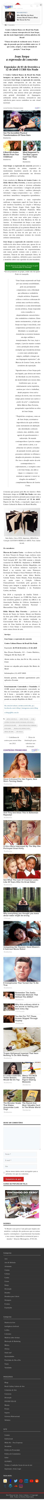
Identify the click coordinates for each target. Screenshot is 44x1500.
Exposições (8, 1308)
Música (7, 1345)
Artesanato (8, 1266)
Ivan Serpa (7, 728)
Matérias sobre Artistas (12, 1337)
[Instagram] (21, 1487)
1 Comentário (11, 25)
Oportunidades (9, 1356)
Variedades (8, 1368)
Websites (7, 1420)
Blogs (6, 1382)
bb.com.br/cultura (10, 705)
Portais (7, 1409)
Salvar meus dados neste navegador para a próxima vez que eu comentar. (22, 1172)
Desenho (7, 1293)
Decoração (8, 1289)
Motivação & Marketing (12, 1341)
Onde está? (8, 1353)
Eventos (7, 1304)
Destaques (8, 1300)
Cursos (7, 1281)
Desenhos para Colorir (12, 1296)
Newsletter (8, 1446)
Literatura (8, 1334)
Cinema (7, 1270)
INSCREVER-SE (10, 1401)
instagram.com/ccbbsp (30, 708)
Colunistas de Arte (11, 1390)
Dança (7, 1285)
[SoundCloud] (15, 1487)
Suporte (7, 1413)
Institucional (9, 1439)
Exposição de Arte (10, 725)
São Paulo (19, 731)
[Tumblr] (5, 1487)
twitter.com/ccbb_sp (26, 705)
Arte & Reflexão (10, 1262)
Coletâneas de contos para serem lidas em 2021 (12, 740)
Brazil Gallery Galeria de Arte (15, 1386)
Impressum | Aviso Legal (13, 1469)
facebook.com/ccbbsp (12, 708)
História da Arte (10, 1322)
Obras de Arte (8, 731)
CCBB (32, 719)
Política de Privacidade (12, 1450)
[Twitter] (15, 1482)
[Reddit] (37, 1482)
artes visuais (24, 719)
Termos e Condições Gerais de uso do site (18, 1465)
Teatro (7, 1364)
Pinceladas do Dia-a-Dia (13, 1360)
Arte (6, 1259)
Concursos (8, 1394)
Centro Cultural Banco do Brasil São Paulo (18, 722)
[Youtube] (31, 1482)
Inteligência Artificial (12, 1326)
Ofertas (7, 1349)
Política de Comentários (12, 1454)
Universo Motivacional (12, 1416)
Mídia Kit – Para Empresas (13, 1442)
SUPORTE (8, 1461)
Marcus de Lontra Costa (22, 728)
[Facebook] (10, 1482)
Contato (7, 1435)
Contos (7, 1277)
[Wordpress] (10, 1487)
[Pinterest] (21, 1482)
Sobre (6, 1457)
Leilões (7, 1330)
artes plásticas (12, 719)
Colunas (7, 1274)
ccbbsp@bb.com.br (11, 712)
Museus (7, 1405)
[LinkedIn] (26, 1482)
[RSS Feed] (5, 1482)
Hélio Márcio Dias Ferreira (28, 725)
